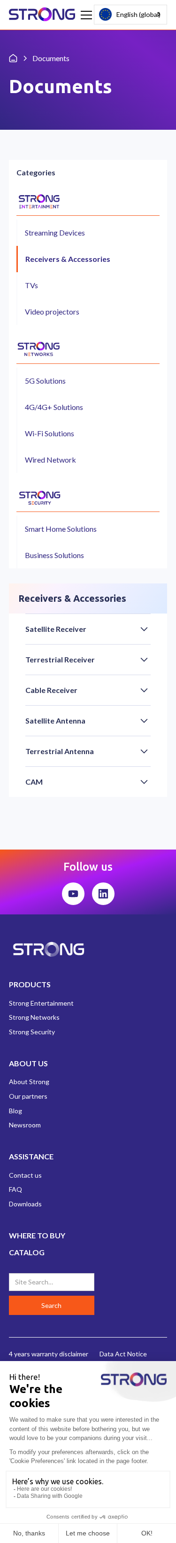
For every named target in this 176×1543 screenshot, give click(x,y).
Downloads (25, 1204)
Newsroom (25, 1125)
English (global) (138, 14)
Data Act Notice (123, 1354)
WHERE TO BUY (37, 1235)
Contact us (25, 1175)
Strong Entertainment (41, 1003)
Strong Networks (34, 1017)
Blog (15, 1111)
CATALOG (27, 1252)
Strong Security (32, 1032)
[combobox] (130, 14)
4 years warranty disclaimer (48, 1354)
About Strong (29, 1082)
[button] (84, 15)
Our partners (28, 1096)
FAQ (15, 1189)
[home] (42, 14)
